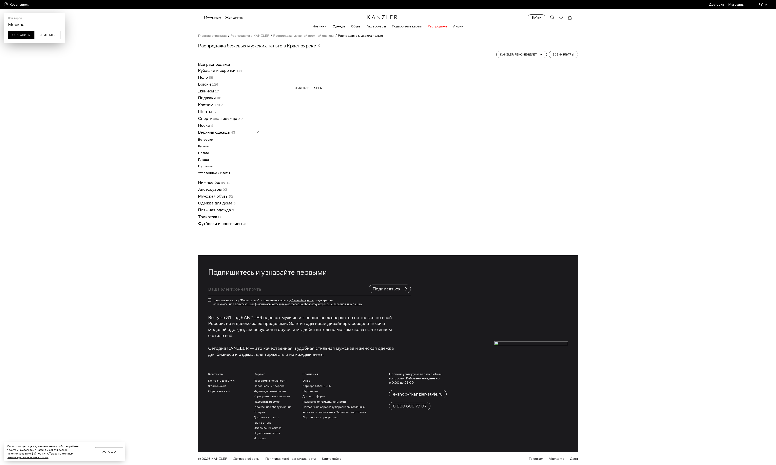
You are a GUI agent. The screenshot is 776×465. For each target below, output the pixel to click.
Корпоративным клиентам (272, 428)
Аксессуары (376, 26)
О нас (306, 413)
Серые (319, 257)
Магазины (736, 4)
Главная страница (212, 36)
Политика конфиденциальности (324, 434)
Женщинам (234, 17)
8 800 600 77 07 (410, 438)
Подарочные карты (407, 26)
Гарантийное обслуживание (272, 439)
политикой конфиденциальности (256, 336)
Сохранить (21, 35)
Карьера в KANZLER (317, 418)
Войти (536, 17)
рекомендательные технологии (27, 457)
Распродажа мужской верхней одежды (303, 36)
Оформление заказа (268, 460)
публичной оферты (301, 332)
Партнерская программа (320, 449)
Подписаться (390, 321)
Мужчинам (212, 17)
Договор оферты (314, 428)
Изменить (47, 35)
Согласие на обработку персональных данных (334, 439)
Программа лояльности (270, 413)
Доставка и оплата (266, 449)
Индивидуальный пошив (270, 423)
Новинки (320, 26)
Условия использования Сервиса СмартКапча (334, 444)
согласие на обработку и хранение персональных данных (324, 336)
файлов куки (40, 453)
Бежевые (301, 257)
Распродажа (437, 26)
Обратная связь (219, 423)
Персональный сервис (269, 418)
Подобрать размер (267, 434)
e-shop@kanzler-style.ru (418, 426)
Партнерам (310, 423)
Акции (458, 26)
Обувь (356, 26)
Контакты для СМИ (221, 413)
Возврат (259, 444)
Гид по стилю (262, 455)
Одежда (339, 26)
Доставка (716, 4)
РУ (760, 4)
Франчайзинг (217, 418)
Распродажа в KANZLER (250, 36)
